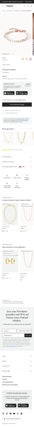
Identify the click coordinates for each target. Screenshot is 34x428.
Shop (3, 356)
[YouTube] (14, 413)
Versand (4, 379)
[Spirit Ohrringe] (10, 261)
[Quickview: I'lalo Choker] (22, 138)
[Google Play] (23, 405)
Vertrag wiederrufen (7, 382)
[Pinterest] (21, 413)
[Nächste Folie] (31, 129)
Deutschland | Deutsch (13, 419)
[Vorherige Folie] (28, 129)
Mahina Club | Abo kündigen (10, 384)
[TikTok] (7, 413)
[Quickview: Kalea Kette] (8, 138)
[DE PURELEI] (9, 6)
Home (3, 11)
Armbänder (17, 11)
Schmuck (9, 11)
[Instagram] (3, 413)
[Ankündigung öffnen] (17, 1)
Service (4, 361)
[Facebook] (10, 413)
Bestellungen (6, 371)
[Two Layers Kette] (10, 214)
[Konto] (27, 6)
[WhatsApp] (18, 413)
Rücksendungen (6, 376)
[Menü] (3, 6)
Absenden (28, 335)
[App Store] (10, 405)
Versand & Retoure (8, 162)
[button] (24, 6)
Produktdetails (6, 157)
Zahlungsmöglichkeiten (9, 166)
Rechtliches (6, 366)
